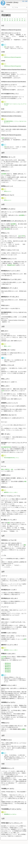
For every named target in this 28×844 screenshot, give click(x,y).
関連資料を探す (11, 265)
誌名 (19, 236)
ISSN (23, 236)
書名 (2, 469)
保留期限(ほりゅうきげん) (10, 814)
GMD (2, 138)
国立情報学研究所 (6, 447)
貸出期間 (7, 229)
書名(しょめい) (7, 346)
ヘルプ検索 (13, 7)
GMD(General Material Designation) (12, 57)
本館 (25, 481)
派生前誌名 (8, 670)
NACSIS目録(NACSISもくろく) (11, 457)
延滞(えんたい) (7, 191)
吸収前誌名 (8, 663)
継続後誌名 (8, 668)
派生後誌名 (8, 671)
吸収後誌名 (8, 665)
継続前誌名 (8, 666)
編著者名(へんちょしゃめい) (10, 492)
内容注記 (7, 469)
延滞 (25, 639)
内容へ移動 (24, 1)
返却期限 (3, 173)
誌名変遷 (3, 656)
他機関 (23, 729)
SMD (5, 47)
